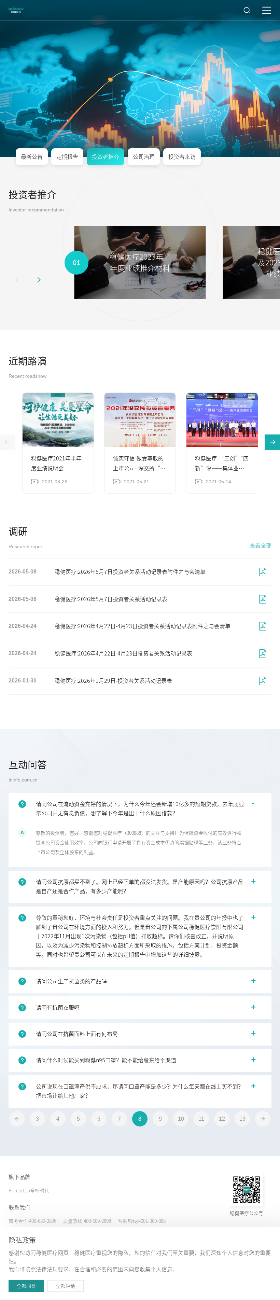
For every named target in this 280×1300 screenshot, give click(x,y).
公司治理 (144, 157)
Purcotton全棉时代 (29, 1190)
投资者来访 (182, 157)
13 (242, 1119)
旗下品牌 (19, 1177)
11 (201, 1119)
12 (222, 1119)
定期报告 (67, 157)
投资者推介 (105, 157)
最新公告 (32, 157)
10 (181, 1119)
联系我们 (19, 1207)
